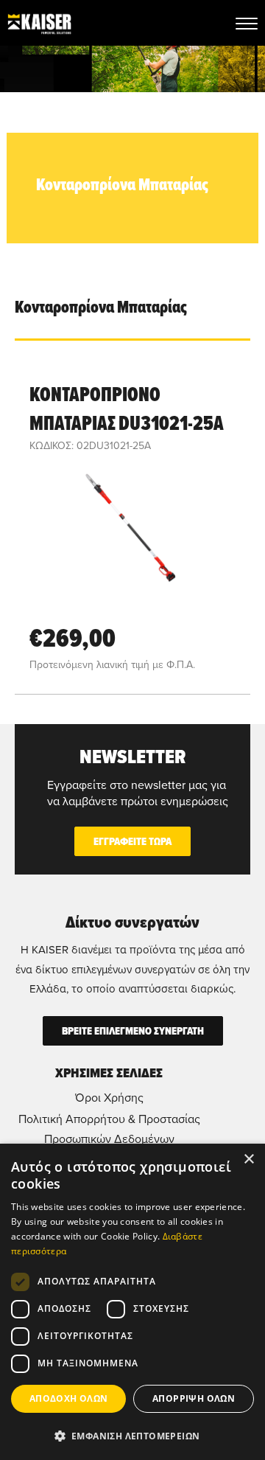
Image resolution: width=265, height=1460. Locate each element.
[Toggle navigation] (247, 23)
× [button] (248, 1159)
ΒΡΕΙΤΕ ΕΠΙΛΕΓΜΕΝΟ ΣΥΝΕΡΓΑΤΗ (133, 1030)
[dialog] (132, 1302)
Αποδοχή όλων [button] (68, 1398)
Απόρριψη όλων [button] (193, 1398)
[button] (132, 1435)
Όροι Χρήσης (109, 1097)
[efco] (39, 22)
